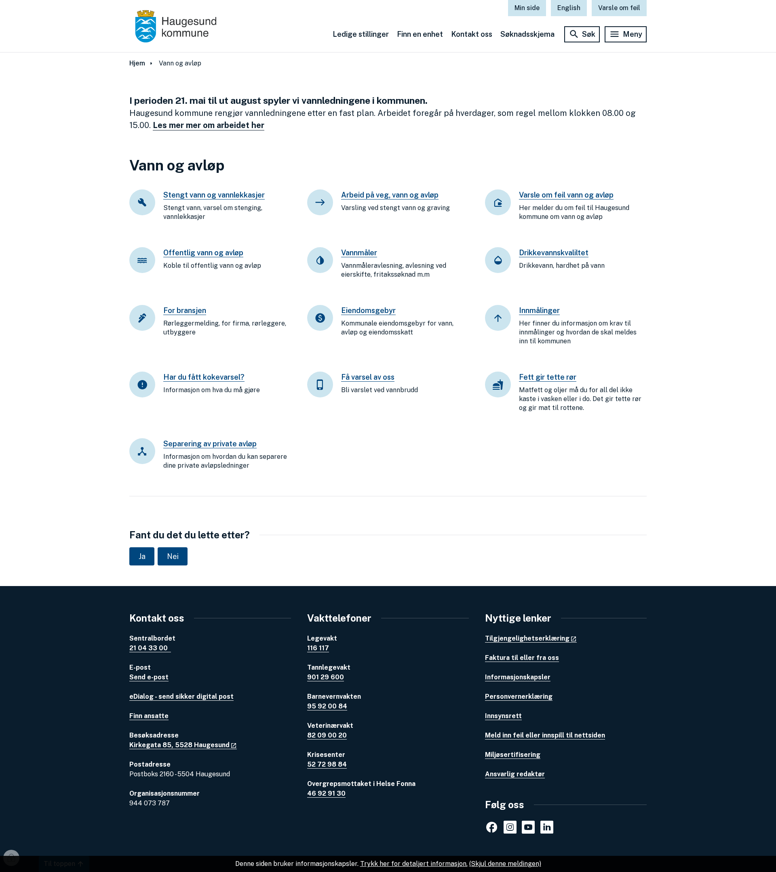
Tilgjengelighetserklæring (527, 638)
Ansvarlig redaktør (515, 774)
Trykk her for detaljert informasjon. (414, 864)
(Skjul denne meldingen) (505, 864)
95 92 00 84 (327, 706)
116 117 (318, 648)
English (568, 8)
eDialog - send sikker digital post (181, 696)
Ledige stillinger (361, 34)
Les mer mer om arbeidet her (208, 125)
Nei (173, 556)
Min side (527, 8)
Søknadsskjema (527, 34)
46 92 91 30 (326, 793)
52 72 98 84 (327, 764)
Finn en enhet (420, 34)
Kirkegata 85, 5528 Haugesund (179, 745)
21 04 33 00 (150, 648)
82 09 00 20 (327, 735)
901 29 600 (325, 677)
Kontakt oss (471, 34)
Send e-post (149, 677)
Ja (142, 556)
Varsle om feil (619, 8)
